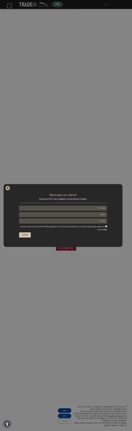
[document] (66, 215)
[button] (9, 6)
